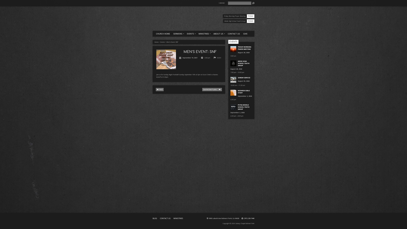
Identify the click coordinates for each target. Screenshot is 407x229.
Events (162, 42)
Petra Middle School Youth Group (243, 107)
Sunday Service (244, 78)
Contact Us (165, 218)
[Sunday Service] (233, 81)
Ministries (178, 218)
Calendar (222, 3)
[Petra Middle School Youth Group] (233, 109)
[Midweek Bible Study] (233, 94)
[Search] (253, 3)
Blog (155, 218)
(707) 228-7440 (249, 218)
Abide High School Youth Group (243, 63)
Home (156, 42)
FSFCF (161, 89)
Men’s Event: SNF (172, 42)
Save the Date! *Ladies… (210, 89)
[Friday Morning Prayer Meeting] (233, 51)
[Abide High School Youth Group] (233, 65)
